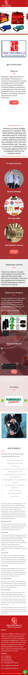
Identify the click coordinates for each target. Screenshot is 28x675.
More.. (14, 372)
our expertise (10, 257)
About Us (15, 102)
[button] (5, 333)
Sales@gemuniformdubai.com (11, 668)
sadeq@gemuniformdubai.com (11, 663)
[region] (14, 22)
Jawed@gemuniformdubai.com (11, 665)
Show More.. (14, 252)
